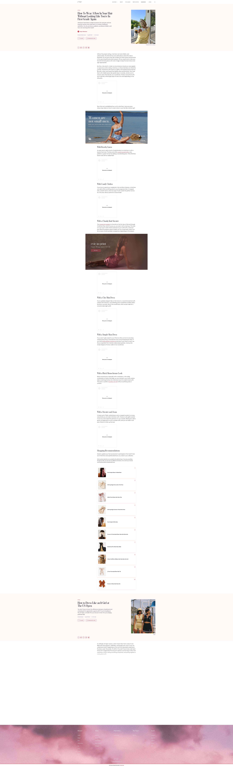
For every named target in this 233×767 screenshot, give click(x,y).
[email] (86, 48)
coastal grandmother (123, 152)
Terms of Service (98, 743)
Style (79, 740)
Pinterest (153, 740)
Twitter (152, 743)
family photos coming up (109, 341)
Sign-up (134, 735)
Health (79, 735)
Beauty (79, 737)
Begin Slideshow (83, 31)
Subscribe (122, 765)
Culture (79, 751)
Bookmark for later (92, 38)
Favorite (81, 38)
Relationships (80, 743)
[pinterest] (84, 48)
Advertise (97, 735)
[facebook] (78, 48)
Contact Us (97, 737)
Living (79, 748)
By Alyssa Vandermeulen (82, 34)
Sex (78, 746)
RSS (152, 746)
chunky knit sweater (104, 224)
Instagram (153, 735)
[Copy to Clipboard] (89, 48)
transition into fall (112, 381)
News (79, 754)
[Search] (154, 2)
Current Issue (116, 735)
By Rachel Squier (80, 616)
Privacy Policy (97, 740)
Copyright (97, 746)
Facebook (153, 737)
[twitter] (81, 48)
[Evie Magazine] (80, 2)
